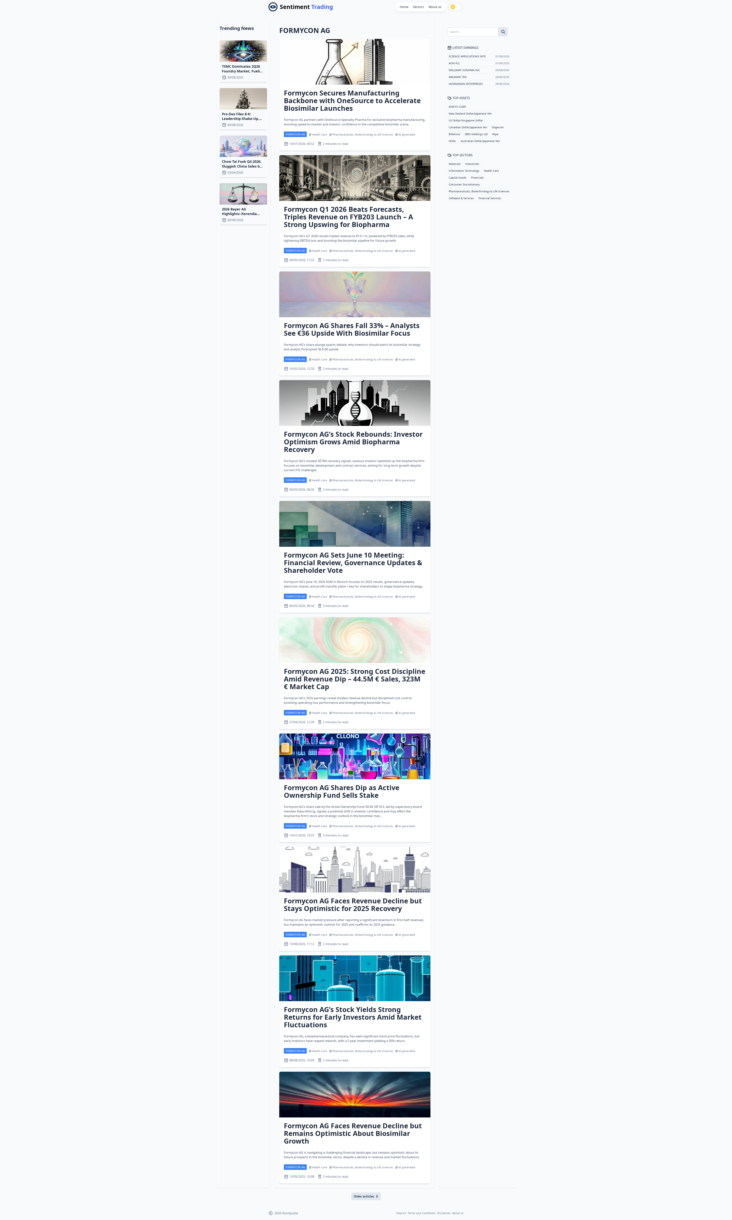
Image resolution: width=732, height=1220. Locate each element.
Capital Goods (457, 177)
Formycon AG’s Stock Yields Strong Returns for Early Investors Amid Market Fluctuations (353, 1017)
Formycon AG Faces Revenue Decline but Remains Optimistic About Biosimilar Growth (353, 1133)
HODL (452, 141)
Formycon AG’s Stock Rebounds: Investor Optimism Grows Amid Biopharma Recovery (353, 441)
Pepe (495, 134)
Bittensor (454, 134)
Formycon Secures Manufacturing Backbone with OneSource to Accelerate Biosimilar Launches (352, 100)
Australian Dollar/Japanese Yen (480, 141)
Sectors (418, 7)
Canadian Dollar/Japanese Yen (468, 127)
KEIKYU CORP (457, 106)
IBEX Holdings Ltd (476, 134)
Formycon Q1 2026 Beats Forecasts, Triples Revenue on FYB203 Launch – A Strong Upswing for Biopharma (348, 217)
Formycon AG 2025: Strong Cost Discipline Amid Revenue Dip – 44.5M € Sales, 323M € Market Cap (354, 679)
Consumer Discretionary (464, 184)
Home (404, 7)
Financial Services (489, 198)
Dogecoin (498, 127)
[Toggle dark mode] (456, 6)
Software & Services (461, 198)
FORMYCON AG (295, 134)
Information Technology (464, 171)
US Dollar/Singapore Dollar (466, 120)
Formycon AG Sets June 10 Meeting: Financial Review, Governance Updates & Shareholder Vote (353, 562)
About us (435, 7)
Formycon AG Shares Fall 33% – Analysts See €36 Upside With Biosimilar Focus (352, 329)
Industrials (472, 164)
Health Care (491, 171)
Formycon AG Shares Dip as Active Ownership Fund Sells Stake (341, 791)
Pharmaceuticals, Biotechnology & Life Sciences (479, 191)
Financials (477, 177)
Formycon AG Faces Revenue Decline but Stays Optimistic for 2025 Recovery (353, 904)
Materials (455, 164)
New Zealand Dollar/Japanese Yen (470, 113)
